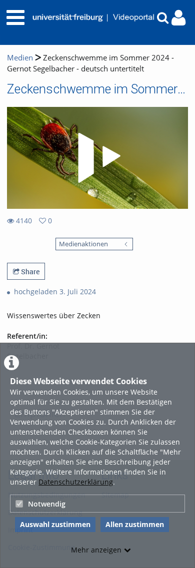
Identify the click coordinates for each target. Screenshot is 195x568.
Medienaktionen (83, 244)
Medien (20, 57)
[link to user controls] (178, 17)
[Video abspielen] (97, 158)
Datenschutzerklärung (75, 482)
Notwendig (47, 504)
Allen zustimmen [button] (135, 524)
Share (30, 271)
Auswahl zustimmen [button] (55, 524)
